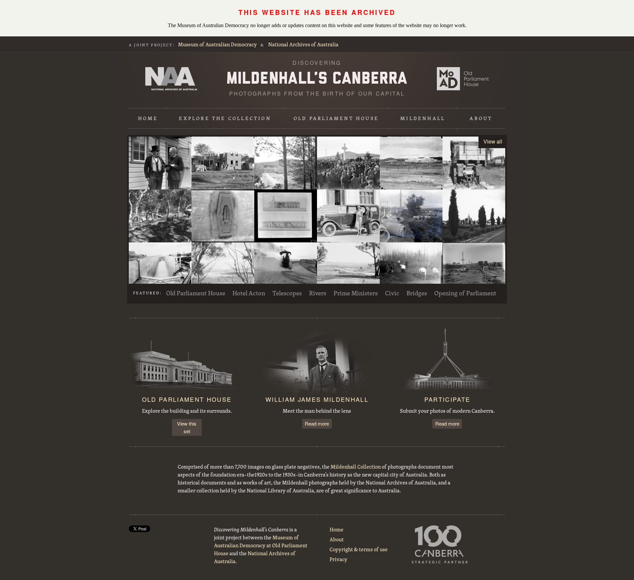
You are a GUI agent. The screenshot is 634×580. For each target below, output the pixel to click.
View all (492, 141)
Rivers (317, 293)
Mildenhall (422, 118)
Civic (392, 293)
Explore (225, 118)
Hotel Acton (248, 293)
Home (148, 118)
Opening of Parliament (465, 293)
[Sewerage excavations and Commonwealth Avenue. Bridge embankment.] (473, 268)
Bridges (416, 293)
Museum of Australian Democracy (217, 44)
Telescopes (287, 293)
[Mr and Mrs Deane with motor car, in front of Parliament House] (348, 215)
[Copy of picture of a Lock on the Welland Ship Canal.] (160, 268)
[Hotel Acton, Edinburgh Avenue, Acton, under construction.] (223, 163)
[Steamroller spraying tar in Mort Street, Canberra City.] (285, 268)
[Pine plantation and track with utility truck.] (285, 163)
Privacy (338, 559)
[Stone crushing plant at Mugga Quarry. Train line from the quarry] (160, 215)
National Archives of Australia (303, 44)
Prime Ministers (356, 293)
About (481, 118)
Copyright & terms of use (359, 549)
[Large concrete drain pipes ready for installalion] (411, 215)
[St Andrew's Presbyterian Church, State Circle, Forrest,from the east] (473, 215)
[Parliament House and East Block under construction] (411, 163)
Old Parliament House (336, 118)
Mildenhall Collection (356, 466)
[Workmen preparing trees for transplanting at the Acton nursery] (411, 268)
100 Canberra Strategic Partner (440, 544)
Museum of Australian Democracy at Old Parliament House (463, 78)
